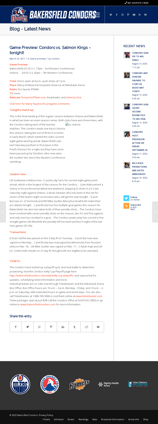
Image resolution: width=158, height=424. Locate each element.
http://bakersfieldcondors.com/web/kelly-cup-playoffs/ (42, 275)
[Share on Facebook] (16, 327)
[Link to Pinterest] (128, 15)
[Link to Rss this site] (140, 15)
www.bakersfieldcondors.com (37, 304)
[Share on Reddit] (86, 327)
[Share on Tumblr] (74, 327)
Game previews (38, 58)
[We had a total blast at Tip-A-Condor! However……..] (3, 212)
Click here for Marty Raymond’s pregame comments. (40, 103)
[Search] (85, 14)
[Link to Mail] (145, 15)
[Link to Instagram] (122, 15)
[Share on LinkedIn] (63, 327)
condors (55, 58)
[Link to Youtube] (134, 15)
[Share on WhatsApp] (39, 327)
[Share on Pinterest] (51, 327)
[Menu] (94, 14)
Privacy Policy (46, 415)
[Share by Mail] (98, 327)
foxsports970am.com (33, 97)
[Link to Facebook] (116, 15)
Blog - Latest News (30, 29)
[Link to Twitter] (111, 15)
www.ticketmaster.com (89, 296)
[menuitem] (85, 14)
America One (73, 97)
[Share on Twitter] (27, 327)
